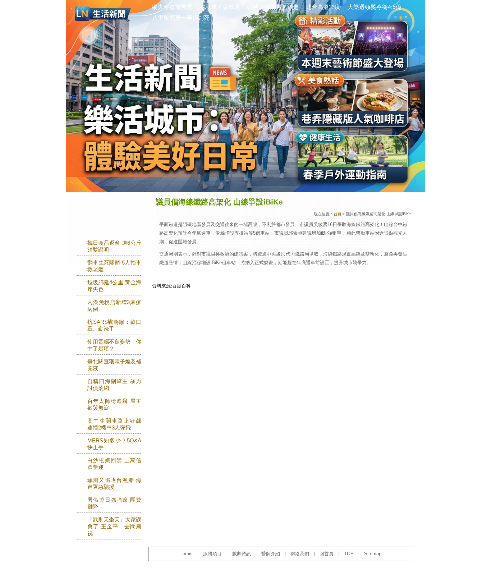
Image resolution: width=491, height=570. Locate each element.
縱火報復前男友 (172, 7)
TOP (349, 553)
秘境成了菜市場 (219, 7)
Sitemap (372, 553)
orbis (188, 553)
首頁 (337, 214)
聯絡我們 (299, 553)
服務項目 (212, 553)
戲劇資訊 (241, 553)
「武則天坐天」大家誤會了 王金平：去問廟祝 (114, 526)
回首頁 (327, 553)
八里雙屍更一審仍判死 (181, 18)
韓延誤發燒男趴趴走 (273, 7)
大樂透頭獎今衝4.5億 (374, 7)
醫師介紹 (270, 553)
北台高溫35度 (323, 7)
